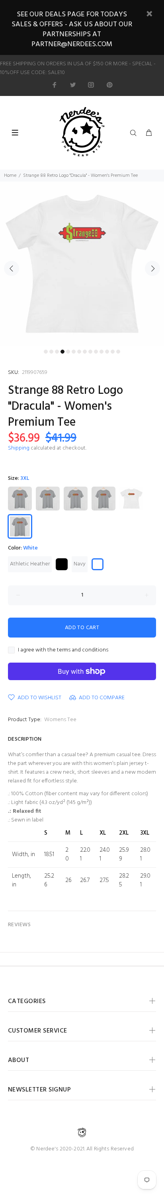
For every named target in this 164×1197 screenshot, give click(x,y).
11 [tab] (101, 352)
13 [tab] (113, 352)
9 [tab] (90, 352)
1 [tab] (46, 352)
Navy (80, 564)
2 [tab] (51, 352)
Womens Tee (60, 719)
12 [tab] (107, 352)
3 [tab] (57, 352)
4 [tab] (62, 352)
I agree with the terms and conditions (63, 650)
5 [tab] (68, 352)
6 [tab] (74, 352)
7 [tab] (79, 352)
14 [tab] (118, 352)
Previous (11, 268)
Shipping (18, 448)
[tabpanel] (82, 264)
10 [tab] (96, 352)
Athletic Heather (30, 564)
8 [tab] (85, 352)
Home (10, 176)
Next (152, 268)
